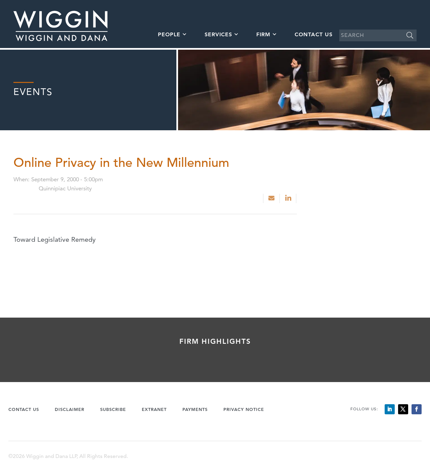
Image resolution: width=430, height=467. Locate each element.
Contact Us (314, 34)
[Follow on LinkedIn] (390, 409)
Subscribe (113, 409)
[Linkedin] (288, 198)
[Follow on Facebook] (417, 409)
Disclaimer (69, 409)
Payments (195, 409)
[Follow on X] (403, 409)
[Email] (271, 198)
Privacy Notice (243, 409)
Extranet (154, 409)
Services (218, 34)
